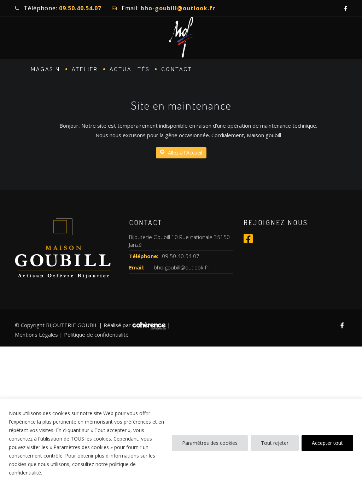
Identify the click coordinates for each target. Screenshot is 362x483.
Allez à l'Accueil (185, 152)
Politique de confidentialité (96, 334)
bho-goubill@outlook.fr (181, 267)
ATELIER (85, 69)
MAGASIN (45, 69)
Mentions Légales (36, 334)
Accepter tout (327, 443)
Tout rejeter (274, 443)
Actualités (130, 69)
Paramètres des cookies (210, 443)
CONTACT (176, 69)
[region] (181, 440)
